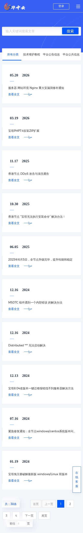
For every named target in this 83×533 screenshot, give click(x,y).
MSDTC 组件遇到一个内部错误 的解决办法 (35, 302)
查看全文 (14, 94)
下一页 (29, 515)
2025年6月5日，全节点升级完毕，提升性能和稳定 (40, 259)
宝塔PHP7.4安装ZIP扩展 (23, 131)
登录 (61, 6)
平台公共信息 (71, 54)
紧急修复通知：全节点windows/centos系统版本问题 (41, 431)
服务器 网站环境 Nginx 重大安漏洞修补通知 (36, 88)
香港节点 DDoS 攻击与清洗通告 (28, 174)
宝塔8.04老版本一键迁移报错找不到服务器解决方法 (41, 388)
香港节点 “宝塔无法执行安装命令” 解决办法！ (36, 216)
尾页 (44, 515)
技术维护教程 (31, 54)
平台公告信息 (51, 54)
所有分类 (13, 54)
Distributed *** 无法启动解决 (27, 345)
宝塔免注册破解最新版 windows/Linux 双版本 (37, 474)
